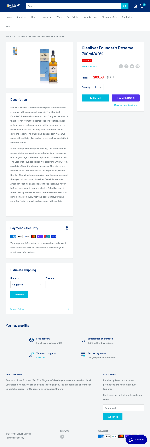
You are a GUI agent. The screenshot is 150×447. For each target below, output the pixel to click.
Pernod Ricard (89, 66)
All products (19, 36)
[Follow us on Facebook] (62, 437)
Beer (33, 17)
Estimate (19, 294)
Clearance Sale (109, 17)
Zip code (50, 278)
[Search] (124, 6)
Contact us (127, 17)
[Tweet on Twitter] (132, 66)
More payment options (125, 104)
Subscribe (113, 416)
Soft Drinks (72, 17)
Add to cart (95, 98)
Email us (40, 357)
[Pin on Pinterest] (126, 66)
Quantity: (86, 87)
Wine (59, 17)
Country (14, 278)
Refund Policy (17, 309)
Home (9, 17)
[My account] (135, 6)
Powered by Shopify (15, 437)
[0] (142, 6)
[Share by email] (137, 66)
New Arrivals (90, 17)
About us (21, 17)
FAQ (8, 26)
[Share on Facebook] (121, 66)
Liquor (44, 17)
